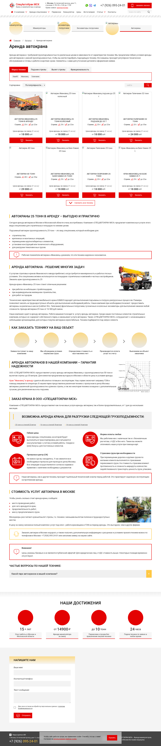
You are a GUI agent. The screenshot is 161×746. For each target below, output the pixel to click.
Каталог (28, 40)
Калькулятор (68, 12)
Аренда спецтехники (38, 12)
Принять (112, 738)
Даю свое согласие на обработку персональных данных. (41, 707)
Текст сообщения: (21, 690)
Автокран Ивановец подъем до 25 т (99, 120)
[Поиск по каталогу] (148, 85)
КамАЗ (15, 77)
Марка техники (19, 69)
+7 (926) (112, 5)
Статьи (100, 12)
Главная (12, 12)
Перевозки (56, 12)
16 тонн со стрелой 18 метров (51, 425)
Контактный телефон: (23, 679)
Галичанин (35, 77)
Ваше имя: (18, 667)
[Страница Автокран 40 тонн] (25, 158)
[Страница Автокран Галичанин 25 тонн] (98, 158)
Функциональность (80, 69)
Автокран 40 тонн (26, 174)
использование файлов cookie (65, 739)
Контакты (112, 12)
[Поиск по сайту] (148, 12)
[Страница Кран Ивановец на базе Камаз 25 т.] (135, 158)
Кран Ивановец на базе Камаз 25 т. (135, 175)
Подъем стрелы (38, 69)
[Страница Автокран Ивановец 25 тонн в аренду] (25, 103)
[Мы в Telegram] (94, 5)
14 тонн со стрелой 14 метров (77, 425)
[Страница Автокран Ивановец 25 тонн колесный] (62, 103)
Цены (78, 12)
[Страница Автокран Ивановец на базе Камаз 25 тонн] (62, 158)
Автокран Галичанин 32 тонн (135, 120)
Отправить (26, 715)
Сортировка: (14, 85)
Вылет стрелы (58, 69)
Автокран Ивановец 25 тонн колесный (62, 120)
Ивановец (25, 77)
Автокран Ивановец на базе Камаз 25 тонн (62, 175)
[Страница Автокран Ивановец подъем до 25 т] (98, 103)
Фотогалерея (89, 12)
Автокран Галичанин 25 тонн (99, 175)
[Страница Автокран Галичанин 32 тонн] (135, 103)
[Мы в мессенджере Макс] (90, 5)
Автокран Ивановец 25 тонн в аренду (25, 120)
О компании (19, 12)
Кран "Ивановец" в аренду (21, 380)
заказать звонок (143, 5)
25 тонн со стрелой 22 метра (25, 425)
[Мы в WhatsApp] (86, 5)
